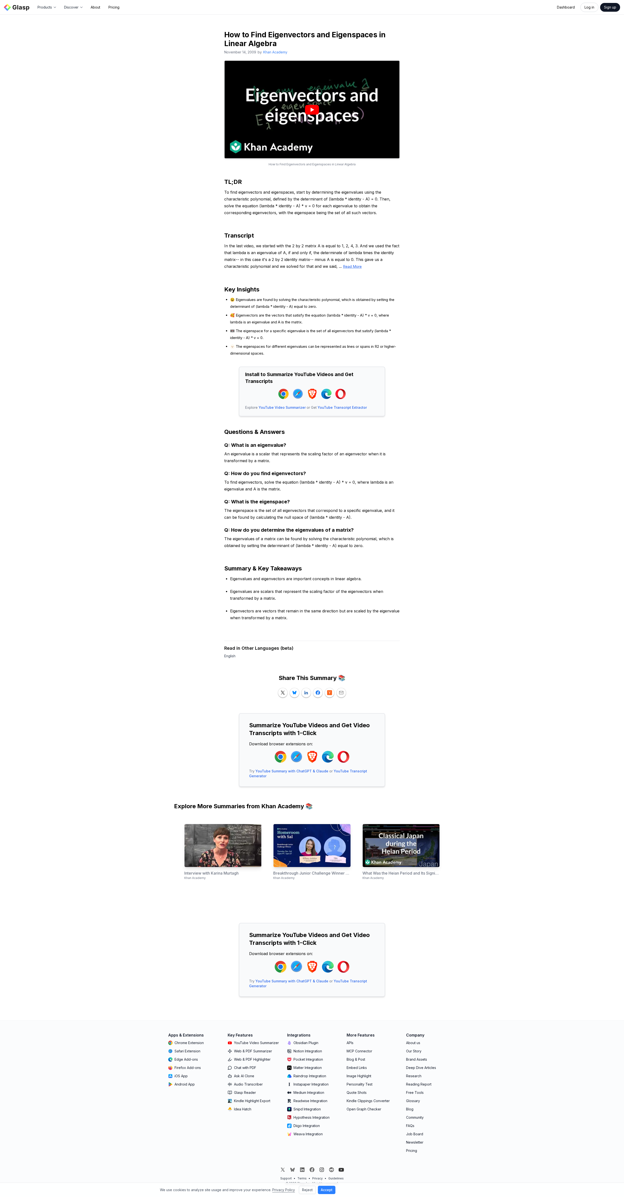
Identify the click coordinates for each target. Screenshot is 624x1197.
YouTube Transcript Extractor (342, 407)
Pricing (113, 7)
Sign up (610, 7)
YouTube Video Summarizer (282, 407)
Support (286, 1178)
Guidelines (336, 1178)
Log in (589, 7)
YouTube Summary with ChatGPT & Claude (291, 771)
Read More (352, 266)
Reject (307, 1190)
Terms (302, 1178)
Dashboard (566, 7)
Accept (326, 1190)
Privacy (317, 1178)
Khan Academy (275, 52)
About (95, 7)
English (229, 656)
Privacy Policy (283, 1190)
